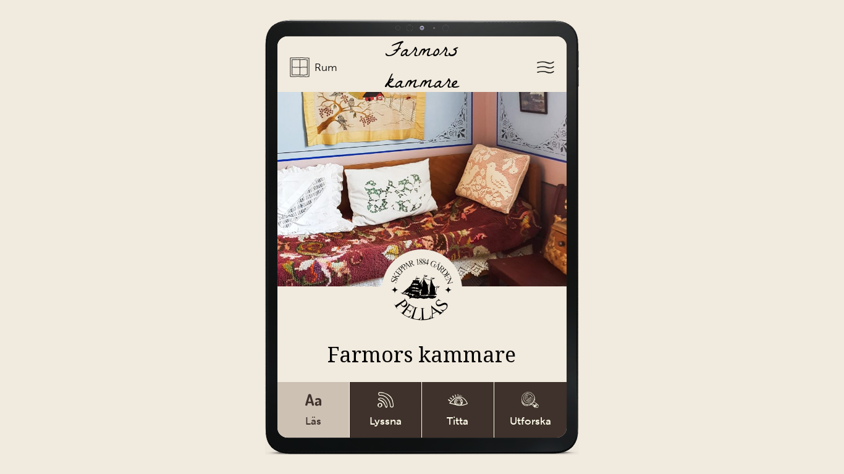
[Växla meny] (545, 68)
